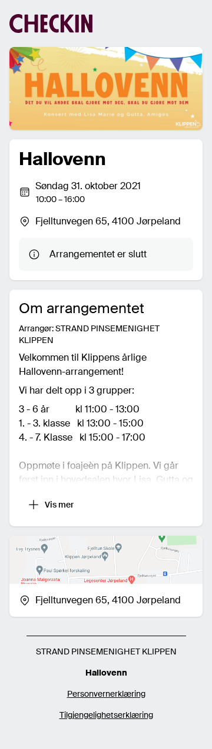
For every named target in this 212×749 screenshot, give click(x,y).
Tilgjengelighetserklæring (106, 715)
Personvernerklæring (106, 693)
